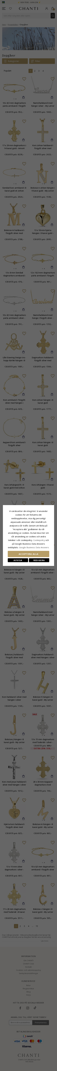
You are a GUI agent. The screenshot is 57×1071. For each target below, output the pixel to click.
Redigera (39, 560)
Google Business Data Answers (34, 547)
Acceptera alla (28, 554)
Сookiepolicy (39, 540)
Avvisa (18, 560)
